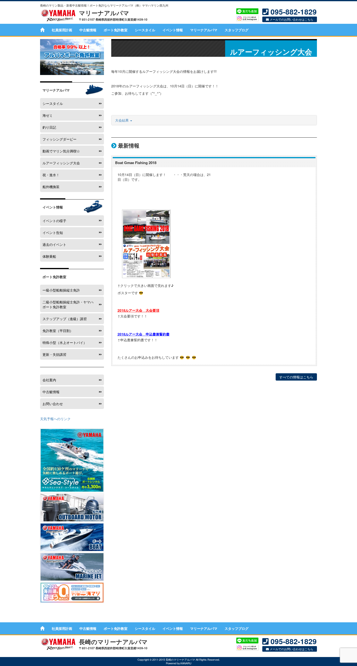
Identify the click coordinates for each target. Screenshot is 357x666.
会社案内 (49, 379)
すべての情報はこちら (296, 377)
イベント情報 (172, 29)
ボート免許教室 (116, 29)
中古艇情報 (87, 29)
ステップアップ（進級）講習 (64, 318)
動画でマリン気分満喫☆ (61, 151)
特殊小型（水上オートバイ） (64, 342)
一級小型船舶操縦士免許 (61, 290)
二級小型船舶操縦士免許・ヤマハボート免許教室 (68, 304)
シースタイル (145, 29)
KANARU (185, 663)
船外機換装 (51, 186)
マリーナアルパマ (203, 29)
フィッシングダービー (59, 139)
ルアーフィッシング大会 (61, 162)
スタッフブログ (236, 29)
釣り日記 (49, 127)
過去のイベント (54, 244)
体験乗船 (49, 256)
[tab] (214, 120)
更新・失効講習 (54, 354)
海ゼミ (47, 115)
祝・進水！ (51, 174)
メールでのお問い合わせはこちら (291, 19)
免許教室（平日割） (57, 330)
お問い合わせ (52, 403)
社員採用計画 (62, 29)
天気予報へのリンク (55, 418)
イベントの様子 (54, 220)
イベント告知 (52, 232)
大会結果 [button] (122, 120)
